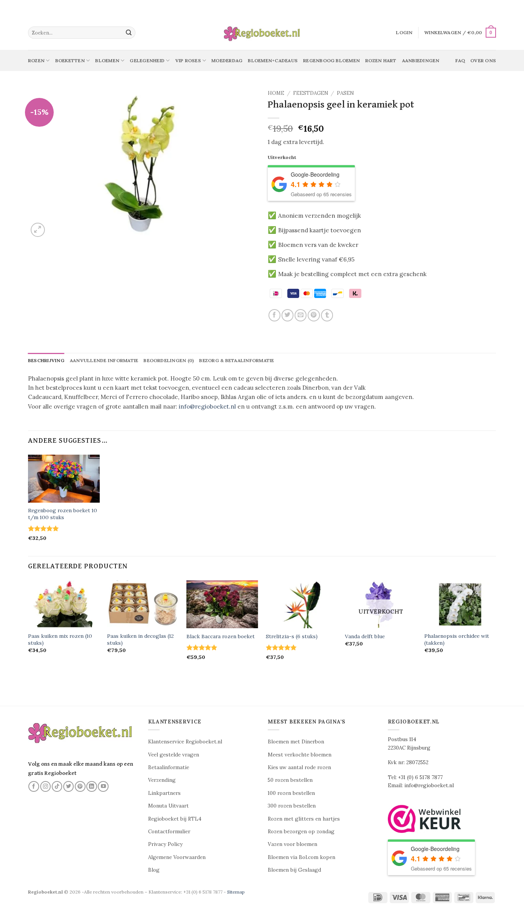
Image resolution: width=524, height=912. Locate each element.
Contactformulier (169, 831)
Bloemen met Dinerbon (296, 741)
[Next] (495, 626)
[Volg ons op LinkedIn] (91, 786)
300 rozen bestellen (292, 806)
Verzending (162, 780)
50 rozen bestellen (290, 780)
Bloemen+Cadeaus (273, 60)
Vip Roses (188, 60)
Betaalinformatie (168, 767)
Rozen (36, 60)
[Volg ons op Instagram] (45, 786)
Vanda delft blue (365, 636)
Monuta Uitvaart (168, 806)
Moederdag (226, 60)
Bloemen (107, 60)
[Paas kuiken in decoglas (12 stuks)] (143, 604)
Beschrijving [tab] (46, 360)
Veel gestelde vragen (173, 754)
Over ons (483, 60)
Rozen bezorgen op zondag (301, 831)
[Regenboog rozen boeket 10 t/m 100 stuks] (64, 479)
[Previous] (28, 626)
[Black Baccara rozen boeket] (222, 604)
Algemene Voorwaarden (177, 857)
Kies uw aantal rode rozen (299, 767)
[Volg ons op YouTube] (103, 786)
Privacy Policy (165, 844)
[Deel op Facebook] (274, 315)
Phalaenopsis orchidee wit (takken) (456, 639)
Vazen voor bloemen (292, 844)
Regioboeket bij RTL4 (174, 819)
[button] (404, 33)
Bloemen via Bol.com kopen (301, 857)
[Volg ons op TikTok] (57, 786)
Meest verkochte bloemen (299, 754)
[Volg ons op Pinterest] (80, 786)
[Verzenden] (129, 32)
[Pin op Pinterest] (314, 315)
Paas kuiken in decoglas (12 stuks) (140, 639)
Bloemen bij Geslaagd (294, 870)
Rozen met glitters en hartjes (304, 819)
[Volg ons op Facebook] (33, 786)
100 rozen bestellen (291, 793)
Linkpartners (164, 793)
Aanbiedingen (421, 60)
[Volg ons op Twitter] (68, 786)
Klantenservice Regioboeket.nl (185, 741)
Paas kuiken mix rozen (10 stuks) (60, 639)
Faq (460, 60)
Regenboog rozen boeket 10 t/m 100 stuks (62, 514)
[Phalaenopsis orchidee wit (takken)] (460, 604)
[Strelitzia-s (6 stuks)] (302, 604)
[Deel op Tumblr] (327, 315)
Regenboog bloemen (331, 60)
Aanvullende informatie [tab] (104, 360)
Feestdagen (310, 93)
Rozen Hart (380, 60)
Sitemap (236, 892)
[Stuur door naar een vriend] (300, 315)
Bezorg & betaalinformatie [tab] (236, 360)
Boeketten (70, 60)
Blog (154, 870)
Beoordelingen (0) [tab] (168, 360)
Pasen (345, 93)
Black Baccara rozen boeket (220, 636)
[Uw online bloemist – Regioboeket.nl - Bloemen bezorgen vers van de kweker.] (262, 33)
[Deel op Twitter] (287, 315)
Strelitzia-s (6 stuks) (292, 636)
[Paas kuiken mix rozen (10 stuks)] (64, 604)
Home (276, 93)
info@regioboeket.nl (207, 406)
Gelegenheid (147, 60)
